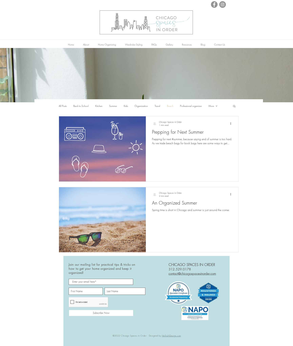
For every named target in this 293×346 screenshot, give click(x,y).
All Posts (63, 106)
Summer (113, 106)
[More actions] (232, 123)
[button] (234, 106)
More (211, 106)
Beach (170, 106)
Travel (157, 106)
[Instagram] (222, 4)
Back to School (81, 106)
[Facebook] (214, 4)
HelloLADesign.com (171, 335)
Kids (126, 106)
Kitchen (98, 106)
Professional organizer (191, 106)
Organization (141, 106)
